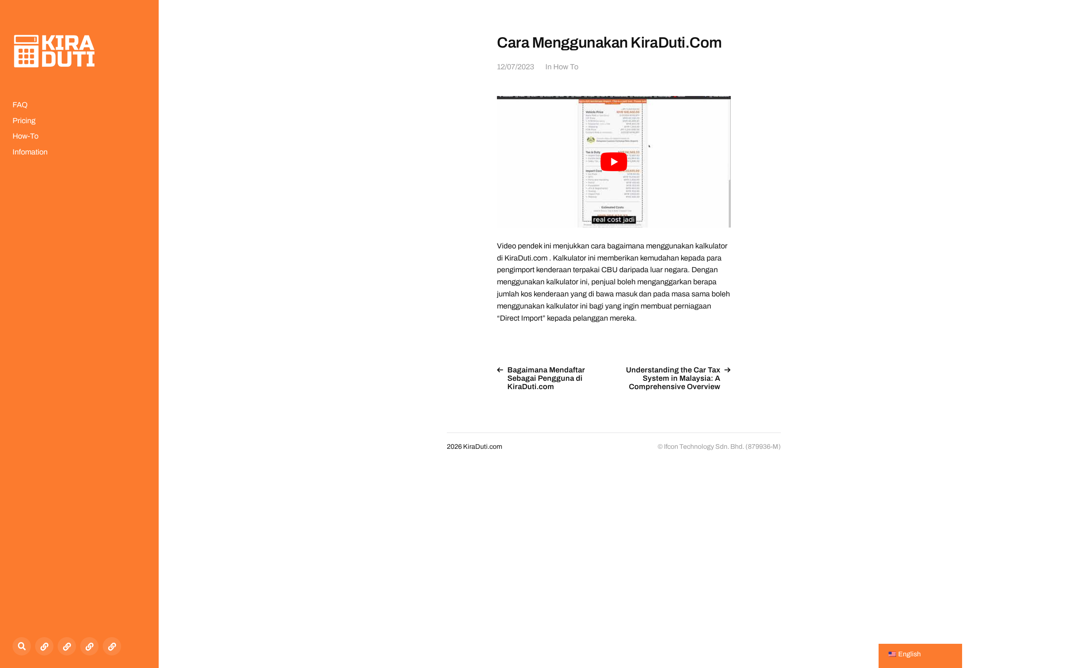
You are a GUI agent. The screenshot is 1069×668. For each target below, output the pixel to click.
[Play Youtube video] (614, 162)
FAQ (20, 105)
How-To (25, 136)
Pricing (24, 120)
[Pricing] (67, 646)
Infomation (30, 152)
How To (565, 67)
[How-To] (89, 646)
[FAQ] (44, 646)
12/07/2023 (515, 67)
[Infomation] (112, 646)
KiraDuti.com (482, 446)
